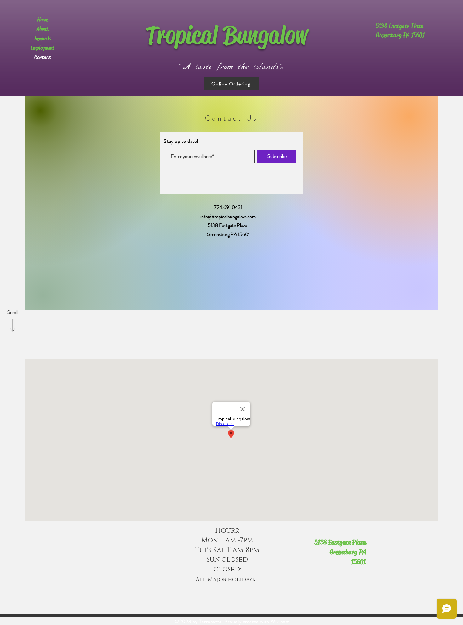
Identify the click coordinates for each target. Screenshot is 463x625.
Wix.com (280, 621)
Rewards (42, 38)
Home (42, 19)
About (43, 29)
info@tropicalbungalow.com (228, 216)
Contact (42, 57)
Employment (42, 47)
